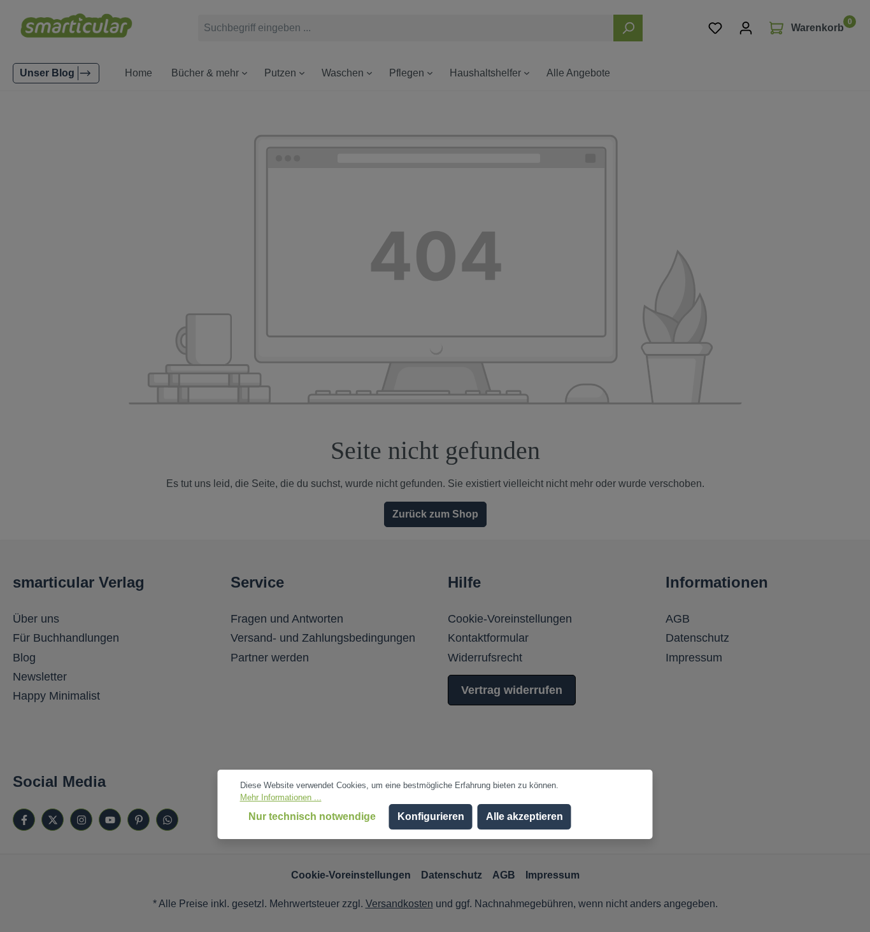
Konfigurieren (430, 816)
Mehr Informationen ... (281, 797)
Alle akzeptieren (524, 816)
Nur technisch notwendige (312, 816)
